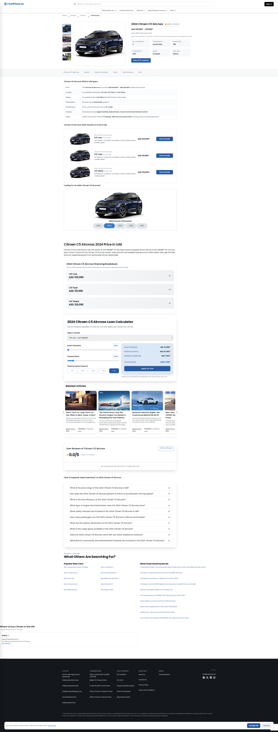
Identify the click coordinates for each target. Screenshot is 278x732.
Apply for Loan (147, 368)
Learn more (52, 726)
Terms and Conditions (146, 690)
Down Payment (74, 345)
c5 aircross (95, 15)
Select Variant (73, 333)
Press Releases (164, 674)
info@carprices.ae (209, 674)
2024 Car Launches (124, 691)
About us (142, 674)
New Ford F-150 (69, 578)
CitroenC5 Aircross (71, 72)
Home (64, 15)
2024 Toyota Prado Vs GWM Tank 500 (99, 675)
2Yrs (82, 371)
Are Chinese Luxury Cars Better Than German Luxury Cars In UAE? (162, 595)
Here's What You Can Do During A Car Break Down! (158, 601)
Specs (86, 72)
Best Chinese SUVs (123, 697)
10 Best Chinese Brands (70, 686)
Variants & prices (101, 72)
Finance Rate (73, 356)
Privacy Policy (143, 685)
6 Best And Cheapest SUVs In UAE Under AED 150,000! (158, 607)
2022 (131, 225)
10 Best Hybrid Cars (69, 703)
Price (115, 72)
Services (140, 10)
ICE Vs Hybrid (121, 674)
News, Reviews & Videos (156, 10)
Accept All (253, 725)
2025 (98, 225)
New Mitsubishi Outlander (110, 578)
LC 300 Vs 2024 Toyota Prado (100, 686)
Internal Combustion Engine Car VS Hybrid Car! (156, 590)
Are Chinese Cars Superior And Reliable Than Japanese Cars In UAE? (164, 618)
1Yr (72, 371)
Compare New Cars (126, 10)
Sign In (269, 4)
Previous (61, 41)
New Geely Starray (70, 590)
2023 (120, 225)
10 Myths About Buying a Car (72, 691)
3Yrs (93, 371)
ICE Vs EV (120, 680)
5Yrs (114, 371)
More (172, 10)
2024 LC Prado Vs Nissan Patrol (100, 697)
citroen (83, 15)
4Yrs (103, 371)
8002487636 (6, 644)
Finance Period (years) (77, 366)
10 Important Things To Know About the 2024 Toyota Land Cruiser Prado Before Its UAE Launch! (173, 567)
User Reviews (127, 72)
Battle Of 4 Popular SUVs (98, 680)
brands (73, 15)
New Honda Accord (71, 584)
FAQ (139, 72)
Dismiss (266, 725)
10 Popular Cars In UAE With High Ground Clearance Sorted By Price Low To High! (168, 584)
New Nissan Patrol (107, 590)
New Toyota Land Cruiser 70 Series (76, 567)
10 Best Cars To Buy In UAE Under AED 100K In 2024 (157, 612)
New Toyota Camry (70, 573)
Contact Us (142, 680)
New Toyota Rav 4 (107, 567)
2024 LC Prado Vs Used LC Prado (101, 691)
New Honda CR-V (107, 584)
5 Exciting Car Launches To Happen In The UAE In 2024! (159, 578)
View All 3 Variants (141, 60)
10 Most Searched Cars (70, 680)
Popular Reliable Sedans (125, 686)
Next (73, 41)
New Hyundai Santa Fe (108, 573)
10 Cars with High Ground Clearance (71, 675)
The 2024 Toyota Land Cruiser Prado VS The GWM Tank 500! (161, 573)
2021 (142, 225)
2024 (109, 225)
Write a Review (166, 448)
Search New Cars (108, 10)
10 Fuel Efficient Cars (69, 697)
